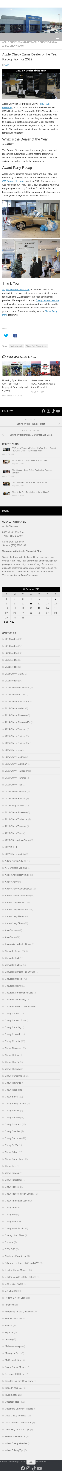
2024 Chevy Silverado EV (17, 722)
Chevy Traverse (13, 1187)
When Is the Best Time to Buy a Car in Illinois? (30, 492)
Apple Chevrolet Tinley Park (15, 289)
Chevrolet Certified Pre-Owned (20, 972)
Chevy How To (12, 1062)
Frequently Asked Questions (19, 1311)
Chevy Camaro (12, 1013)
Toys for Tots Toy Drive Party (19, 1381)
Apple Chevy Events (44, 42)
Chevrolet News (13, 985)
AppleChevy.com (29, 575)
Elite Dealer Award (14, 1284)
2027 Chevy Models (15, 854)
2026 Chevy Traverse (15, 826)
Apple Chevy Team (14, 923)
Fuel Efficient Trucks (15, 1318)
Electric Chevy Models (16, 1270)
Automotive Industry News (18, 944)
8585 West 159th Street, (14, 532)
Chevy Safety (11, 1096)
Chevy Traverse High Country (19, 1193)
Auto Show (10, 937)
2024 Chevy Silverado (16, 715)
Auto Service (11, 930)
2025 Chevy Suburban (16, 764)
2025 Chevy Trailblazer (16, 770)
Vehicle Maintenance (15, 1436)
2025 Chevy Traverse (15, 777)
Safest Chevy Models (15, 1367)
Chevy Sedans (12, 1110)
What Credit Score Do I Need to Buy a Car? (29, 460)
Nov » (13, 622)
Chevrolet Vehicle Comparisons (20, 1006)
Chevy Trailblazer (13, 1180)
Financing (9, 1304)
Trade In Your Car (13, 1388)
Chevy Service (12, 1117)
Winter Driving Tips (14, 1450)
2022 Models (11, 666)
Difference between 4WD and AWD (22, 1263)
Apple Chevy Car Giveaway (18, 888)
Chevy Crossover (13, 1048)
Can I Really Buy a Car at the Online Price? (29, 482)
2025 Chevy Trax (13, 784)
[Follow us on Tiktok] (53, 411)
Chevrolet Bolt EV (13, 965)
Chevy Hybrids (12, 1069)
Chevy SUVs (11, 1145)
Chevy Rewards (13, 1083)
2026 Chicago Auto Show (17, 840)
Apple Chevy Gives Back (17, 909)
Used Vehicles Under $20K (18, 1422)
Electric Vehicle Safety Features (20, 1277)
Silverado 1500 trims (15, 1374)
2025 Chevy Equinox (15, 736)
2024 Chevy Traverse (15, 729)
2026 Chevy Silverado (16, 812)
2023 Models (11, 680)
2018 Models (11, 639)
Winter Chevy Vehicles (16, 1443)
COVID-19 (10, 1249)
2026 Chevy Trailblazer (16, 819)
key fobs (9, 1332)
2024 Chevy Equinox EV (17, 701)
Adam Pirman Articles (15, 861)
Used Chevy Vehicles (15, 1415)
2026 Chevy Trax (13, 833)
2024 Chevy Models (15, 708)
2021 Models (11, 660)
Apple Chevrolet (16, 346)
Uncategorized (12, 1401)
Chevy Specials (12, 1131)
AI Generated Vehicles (16, 868)
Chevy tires (10, 1166)
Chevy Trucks (12, 1207)
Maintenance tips (13, 1346)
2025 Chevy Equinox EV (17, 743)
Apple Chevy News (13, 46)
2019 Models (11, 646)
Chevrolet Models (13, 979)
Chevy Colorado (13, 1034)
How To (8, 1325)
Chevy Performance (15, 1076)
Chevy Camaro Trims (15, 1020)
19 (39, 608)
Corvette (9, 1242)
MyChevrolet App (13, 1360)
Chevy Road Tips (13, 1089)
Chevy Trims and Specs (17, 1200)
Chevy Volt (10, 1214)
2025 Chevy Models (15, 757)
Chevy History (12, 1055)
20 (47, 608)
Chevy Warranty (13, 1221)
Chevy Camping (13, 1027)
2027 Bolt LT (11, 847)
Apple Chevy (11, 881)
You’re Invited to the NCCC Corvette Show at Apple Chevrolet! (43, 383)
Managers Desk (13, 1353)
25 (31, 613)
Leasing (9, 1339)
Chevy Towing (12, 1173)
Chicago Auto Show (14, 1235)
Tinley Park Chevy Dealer (36, 346)
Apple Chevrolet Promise (17, 874)
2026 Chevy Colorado (15, 791)
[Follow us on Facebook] (43, 411)
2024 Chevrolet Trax (15, 694)
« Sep (5, 622)
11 (31, 603)
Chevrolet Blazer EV (15, 951)
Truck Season (12, 1395)
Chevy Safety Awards (15, 1103)
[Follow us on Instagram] (48, 411)
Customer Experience (15, 1256)
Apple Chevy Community (16, 42)
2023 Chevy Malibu (14, 673)
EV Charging (11, 1291)
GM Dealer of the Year (13, 181)
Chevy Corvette (12, 1041)
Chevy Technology (14, 1159)
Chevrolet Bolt (12, 958)
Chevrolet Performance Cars (19, 992)
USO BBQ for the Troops (17, 1429)
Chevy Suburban (13, 1138)
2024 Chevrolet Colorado (17, 687)
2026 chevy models (14, 805)
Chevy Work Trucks (15, 1228)
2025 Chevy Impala (14, 750)
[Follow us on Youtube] (58, 411)
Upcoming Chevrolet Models (19, 1408)
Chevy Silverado (13, 1124)
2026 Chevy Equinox (15, 798)
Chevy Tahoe (11, 1152)
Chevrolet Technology (15, 999)
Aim (7, 65)
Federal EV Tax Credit (15, 1297)
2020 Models (11, 653)
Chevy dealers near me (47, 300)
